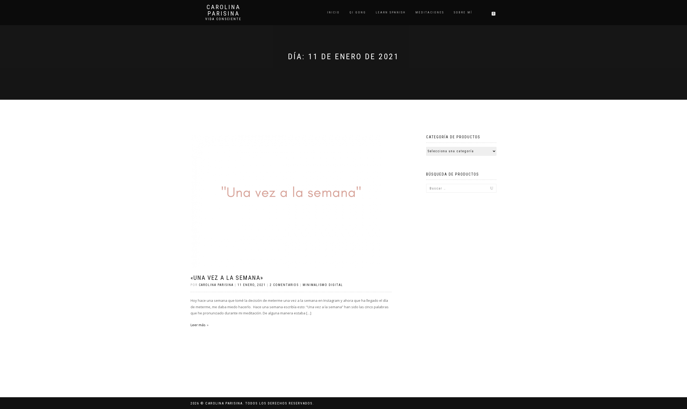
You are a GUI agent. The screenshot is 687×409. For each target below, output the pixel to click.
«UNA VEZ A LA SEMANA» (227, 277)
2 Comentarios (284, 285)
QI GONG (357, 12)
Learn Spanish (391, 12)
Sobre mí (463, 12)
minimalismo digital (323, 285)
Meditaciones (429, 12)
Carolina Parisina (223, 10)
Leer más (198, 324)
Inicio (333, 12)
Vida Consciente (223, 19)
